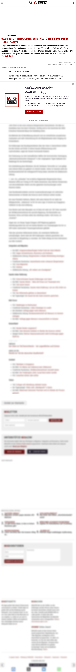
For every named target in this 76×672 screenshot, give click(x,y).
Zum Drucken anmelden (20, 67)
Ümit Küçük (9, 56)
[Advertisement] (37, 19)
